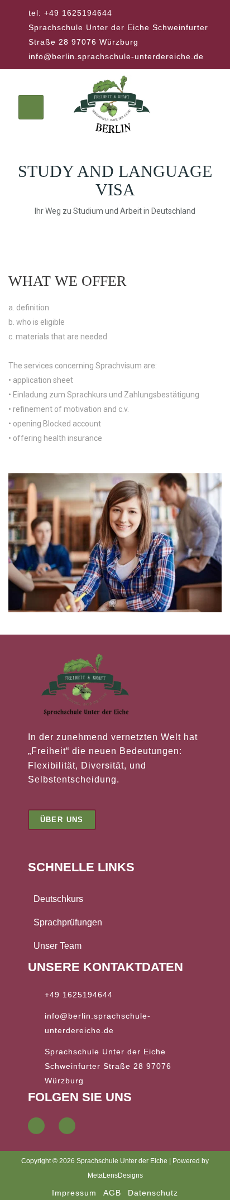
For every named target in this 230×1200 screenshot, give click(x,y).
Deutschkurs (58, 899)
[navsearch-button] (200, 107)
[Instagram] (67, 1125)
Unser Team (57, 946)
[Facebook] (36, 1125)
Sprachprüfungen (67, 922)
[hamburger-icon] (31, 107)
